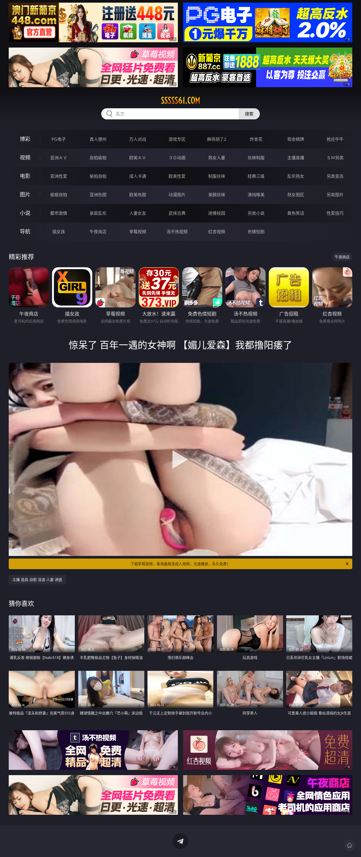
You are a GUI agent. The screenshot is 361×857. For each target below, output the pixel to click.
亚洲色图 (98, 195)
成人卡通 (137, 176)
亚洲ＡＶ (58, 158)
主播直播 (295, 158)
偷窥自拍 (58, 195)
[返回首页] (349, 845)
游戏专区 (177, 139)
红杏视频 (216, 232)
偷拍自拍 (98, 176)
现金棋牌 (295, 139)
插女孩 (58, 232)
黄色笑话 (295, 213)
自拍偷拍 (98, 158)
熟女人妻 (216, 158)
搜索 (249, 114)
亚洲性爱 (58, 176)
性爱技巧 (335, 213)
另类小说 (256, 213)
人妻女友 (137, 213)
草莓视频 (137, 232)
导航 (25, 231)
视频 (25, 157)
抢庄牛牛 (335, 139)
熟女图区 (295, 195)
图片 (25, 194)
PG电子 (59, 139)
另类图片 (335, 195)
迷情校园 (216, 213)
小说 (25, 213)
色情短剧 (256, 232)
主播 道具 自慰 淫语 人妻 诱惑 (37, 579)
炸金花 (256, 139)
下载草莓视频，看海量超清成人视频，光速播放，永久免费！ (180, 563)
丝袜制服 (256, 158)
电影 (25, 176)
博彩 (25, 139)
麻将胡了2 (216, 139)
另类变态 (335, 176)
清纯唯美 (256, 195)
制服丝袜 (216, 176)
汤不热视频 (177, 232)
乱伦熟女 (295, 176)
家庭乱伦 (98, 213)
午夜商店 (98, 232)
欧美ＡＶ (137, 158)
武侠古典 (177, 213)
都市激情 (58, 213)
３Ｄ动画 (177, 158)
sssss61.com (180, 100)
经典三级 (256, 176)
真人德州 (98, 139)
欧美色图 (137, 195)
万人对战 (137, 139)
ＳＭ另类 (335, 158)
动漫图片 (177, 195)
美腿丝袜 (216, 195)
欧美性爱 (177, 176)
